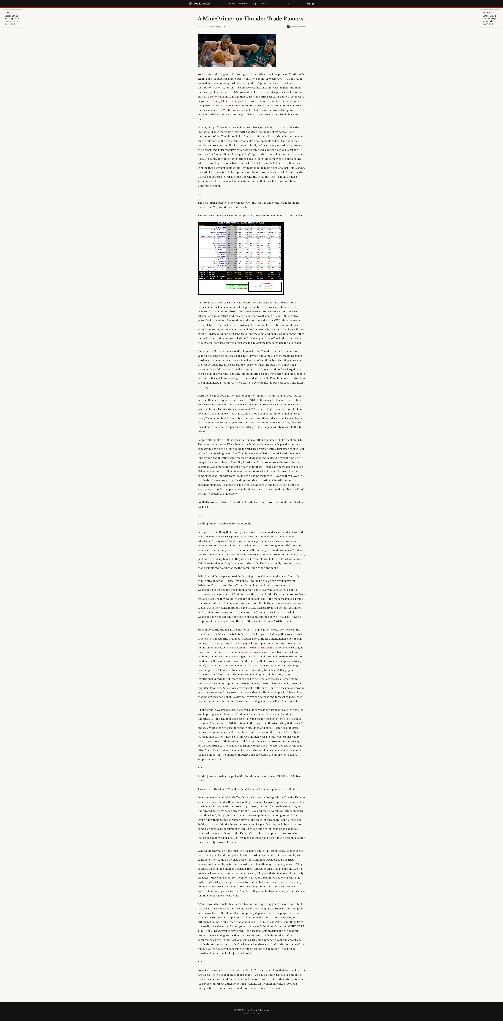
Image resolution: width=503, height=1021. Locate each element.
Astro (255, 1013)
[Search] (288, 4)
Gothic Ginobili (202, 3)
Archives (243, 3)
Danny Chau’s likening (226, 101)
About (264, 3)
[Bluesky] (308, 3)
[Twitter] (313, 3)
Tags (254, 3)
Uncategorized (219, 26)
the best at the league (261, 647)
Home (231, 3)
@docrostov (263, 1010)
